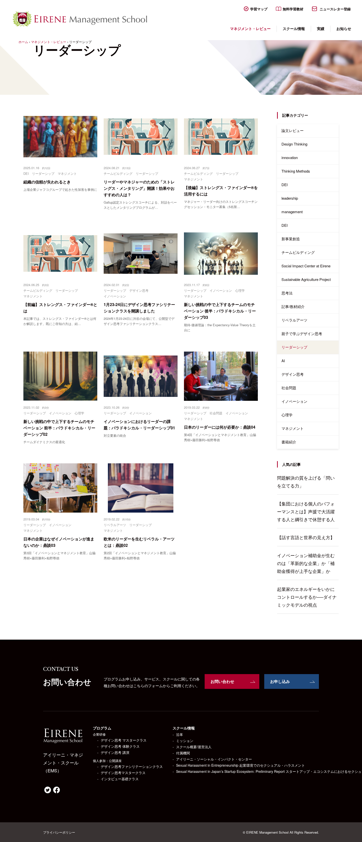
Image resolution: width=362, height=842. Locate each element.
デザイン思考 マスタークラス (124, 740)
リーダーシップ (294, 347)
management (292, 211)
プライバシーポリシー (59, 832)
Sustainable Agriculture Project (306, 279)
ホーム (23, 41)
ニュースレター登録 (335, 8)
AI (283, 360)
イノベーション (294, 401)
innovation (289, 157)
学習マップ (258, 8)
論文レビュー (292, 130)
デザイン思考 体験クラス (120, 746)
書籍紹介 (288, 441)
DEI (284, 184)
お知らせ (343, 28)
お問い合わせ (222, 681)
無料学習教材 (293, 8)
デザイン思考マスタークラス (123, 772)
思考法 (287, 292)
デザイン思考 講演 (115, 752)
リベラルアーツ (294, 320)
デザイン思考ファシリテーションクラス (132, 766)
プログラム (102, 728)
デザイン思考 (292, 374)
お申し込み (280, 681)
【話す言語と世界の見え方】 (306, 537)
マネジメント (292, 428)
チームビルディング (298, 252)
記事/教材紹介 (293, 306)
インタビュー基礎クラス (120, 778)
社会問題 (288, 387)
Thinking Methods (295, 171)
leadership (289, 198)
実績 (320, 28)
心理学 (287, 414)
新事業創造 (290, 238)
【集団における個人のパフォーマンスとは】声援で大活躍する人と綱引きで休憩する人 (306, 511)
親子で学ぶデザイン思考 (301, 333)
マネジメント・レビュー (250, 28)
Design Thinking (294, 143)
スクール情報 (294, 28)
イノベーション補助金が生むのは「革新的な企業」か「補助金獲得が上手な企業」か (306, 563)
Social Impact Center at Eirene (305, 265)
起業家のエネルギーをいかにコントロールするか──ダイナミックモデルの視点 (307, 597)
